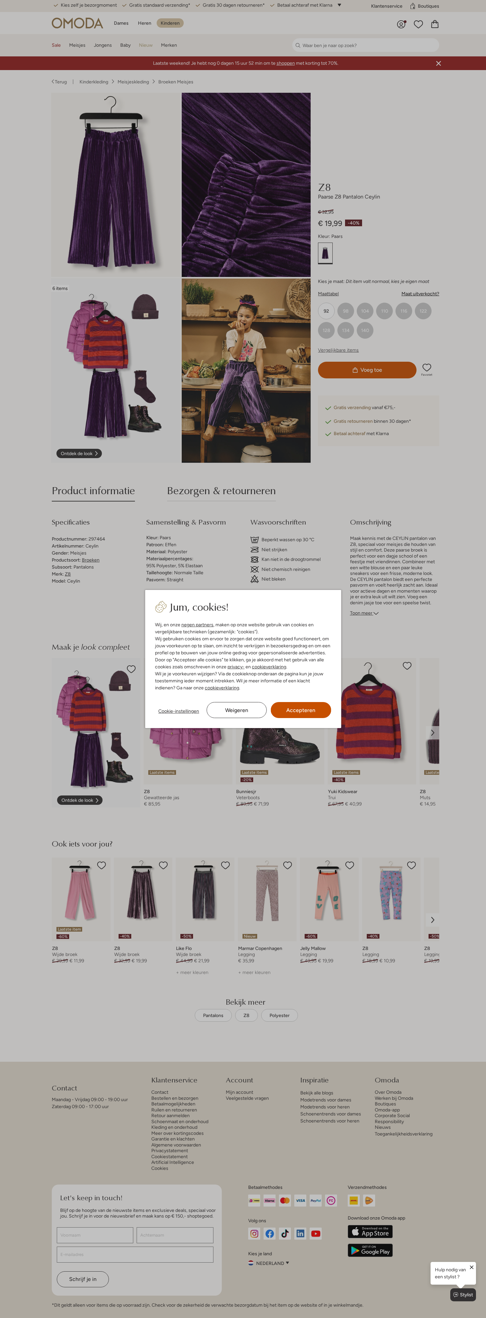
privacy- (236, 666)
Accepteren (300, 710)
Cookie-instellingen (178, 711)
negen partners (197, 624)
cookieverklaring (269, 666)
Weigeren (236, 710)
